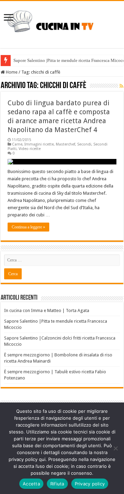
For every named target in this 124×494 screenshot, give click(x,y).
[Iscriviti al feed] (121, 86)
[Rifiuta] (115, 448)
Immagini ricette (39, 144)
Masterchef (65, 144)
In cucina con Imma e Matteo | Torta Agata (46, 310)
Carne (17, 144)
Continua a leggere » (28, 227)
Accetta (31, 483)
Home (11, 72)
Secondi (84, 144)
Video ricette (30, 149)
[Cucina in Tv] (62, 23)
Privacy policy (90, 483)
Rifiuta (57, 483)
